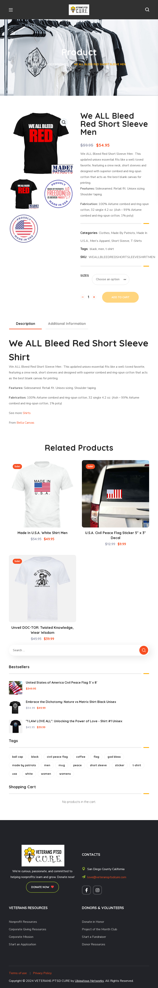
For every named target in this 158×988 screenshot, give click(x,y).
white (29, 773)
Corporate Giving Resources (27, 929)
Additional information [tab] (67, 323)
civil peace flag (57, 757)
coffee (80, 757)
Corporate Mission (21, 937)
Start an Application (22, 944)
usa (14, 773)
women (46, 773)
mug (62, 765)
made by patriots (24, 765)
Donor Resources (93, 944)
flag (96, 757)
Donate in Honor (93, 922)
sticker (119, 765)
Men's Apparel (100, 241)
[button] (147, 9)
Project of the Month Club (99, 929)
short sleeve (98, 765)
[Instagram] (97, 890)
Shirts (27, 413)
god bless (114, 757)
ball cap (17, 757)
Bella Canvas (25, 423)
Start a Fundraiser (94, 937)
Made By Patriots (57, 64)
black (93, 249)
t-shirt (109, 249)
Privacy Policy (42, 973)
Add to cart (120, 297)
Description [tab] (25, 323)
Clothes (104, 233)
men (101, 249)
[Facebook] (86, 890)
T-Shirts (136, 241)
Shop (36, 64)
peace (77, 765)
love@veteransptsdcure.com (106, 877)
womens (65, 773)
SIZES (84, 275)
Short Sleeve (120, 241)
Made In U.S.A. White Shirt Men (42, 533)
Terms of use (18, 973)
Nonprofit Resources (23, 922)
